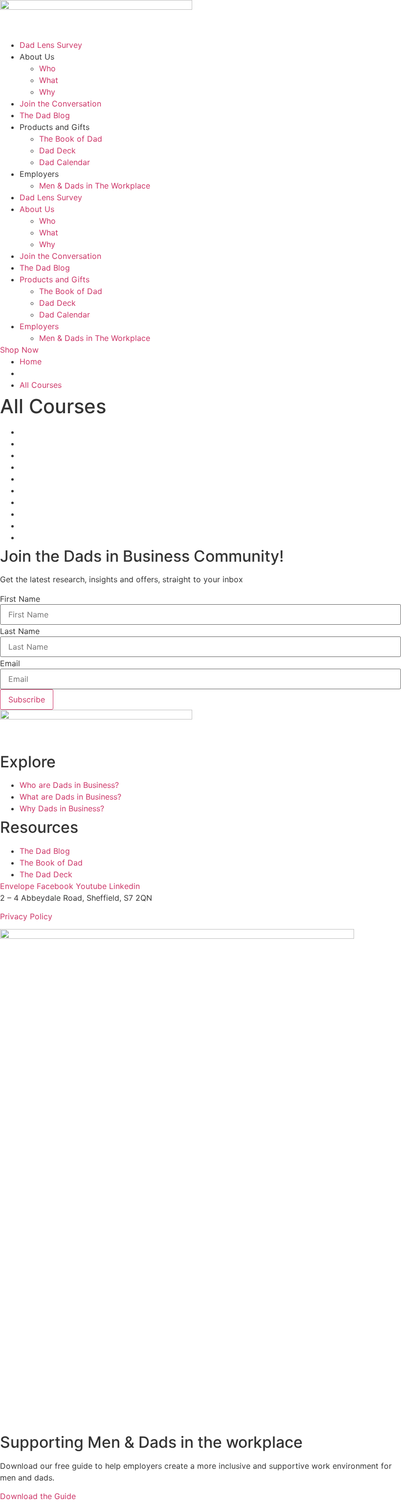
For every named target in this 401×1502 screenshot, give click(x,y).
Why (47, 92)
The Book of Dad (70, 139)
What (48, 80)
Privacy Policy (26, 916)
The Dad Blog (45, 115)
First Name (20, 599)
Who (47, 68)
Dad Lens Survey (51, 45)
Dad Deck (57, 150)
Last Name (20, 631)
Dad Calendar (64, 162)
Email (10, 663)
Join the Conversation (60, 103)
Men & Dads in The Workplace (94, 185)
